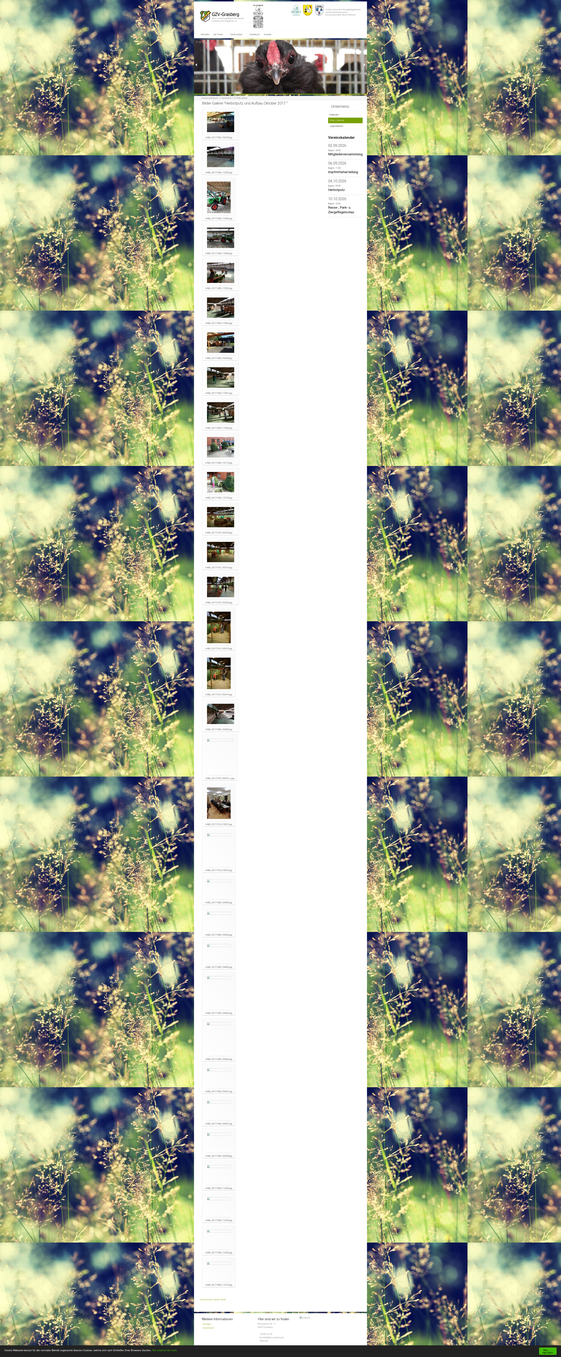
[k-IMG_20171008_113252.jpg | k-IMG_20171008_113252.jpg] (220, 274)
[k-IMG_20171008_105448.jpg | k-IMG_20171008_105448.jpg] (219, 1143)
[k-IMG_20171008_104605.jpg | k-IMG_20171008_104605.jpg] (219, 1039)
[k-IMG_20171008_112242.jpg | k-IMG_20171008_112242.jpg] (219, 1175)
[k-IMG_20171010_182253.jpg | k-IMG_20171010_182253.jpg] (220, 518)
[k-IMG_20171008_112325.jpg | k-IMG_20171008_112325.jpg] (220, 158)
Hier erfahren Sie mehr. (164, 1350)
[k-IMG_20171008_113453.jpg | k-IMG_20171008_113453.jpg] (220, 309)
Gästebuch (255, 34)
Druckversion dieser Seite (213, 1299)
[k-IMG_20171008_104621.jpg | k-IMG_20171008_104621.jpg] (219, 1078)
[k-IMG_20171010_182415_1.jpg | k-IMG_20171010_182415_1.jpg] (220, 757)
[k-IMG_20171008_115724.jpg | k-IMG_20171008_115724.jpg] (220, 483)
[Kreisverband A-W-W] (319, 10)
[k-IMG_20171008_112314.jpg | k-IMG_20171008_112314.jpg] (219, 1272)
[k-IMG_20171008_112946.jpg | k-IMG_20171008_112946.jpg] (219, 199)
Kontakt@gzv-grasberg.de (272, 1337)
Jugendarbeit (336, 126)
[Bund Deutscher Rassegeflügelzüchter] (296, 10)
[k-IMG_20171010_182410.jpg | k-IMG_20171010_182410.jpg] (219, 629)
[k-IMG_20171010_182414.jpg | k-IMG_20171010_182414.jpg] (219, 675)
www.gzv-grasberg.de (209, 98)
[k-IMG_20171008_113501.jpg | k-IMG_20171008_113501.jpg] (220, 379)
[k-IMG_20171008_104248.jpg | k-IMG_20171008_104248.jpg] (220, 344)
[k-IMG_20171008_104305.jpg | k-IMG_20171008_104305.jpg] (220, 715)
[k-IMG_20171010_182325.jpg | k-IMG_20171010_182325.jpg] (220, 588)
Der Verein (218, 34)
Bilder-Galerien (240, 98)
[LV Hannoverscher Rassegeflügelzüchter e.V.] (307, 10)
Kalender (334, 114)
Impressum (208, 1327)
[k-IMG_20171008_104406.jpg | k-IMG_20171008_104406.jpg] (219, 954)
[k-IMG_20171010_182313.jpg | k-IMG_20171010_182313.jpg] (220, 553)
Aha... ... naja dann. (548, 1351)
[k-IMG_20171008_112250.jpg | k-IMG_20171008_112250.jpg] (219, 1240)
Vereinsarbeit (236, 34)
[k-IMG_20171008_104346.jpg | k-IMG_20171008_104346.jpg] (219, 922)
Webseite (264, 1341)
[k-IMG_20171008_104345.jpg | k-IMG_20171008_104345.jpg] (219, 890)
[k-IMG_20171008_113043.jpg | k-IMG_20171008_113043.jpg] (220, 239)
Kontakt (267, 34)
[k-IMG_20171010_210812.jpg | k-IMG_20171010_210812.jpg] (219, 804)
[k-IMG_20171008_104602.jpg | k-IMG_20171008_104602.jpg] (219, 993)
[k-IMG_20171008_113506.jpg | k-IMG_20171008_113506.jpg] (220, 414)
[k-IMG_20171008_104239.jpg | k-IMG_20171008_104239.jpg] (220, 123)
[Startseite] (226, 16)
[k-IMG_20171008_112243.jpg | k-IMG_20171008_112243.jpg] (219, 1207)
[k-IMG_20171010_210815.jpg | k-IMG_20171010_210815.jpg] (219, 850)
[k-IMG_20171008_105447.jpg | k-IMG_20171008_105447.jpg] (219, 1111)
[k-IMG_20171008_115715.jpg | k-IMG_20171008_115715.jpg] (220, 449)
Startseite (205, 34)
